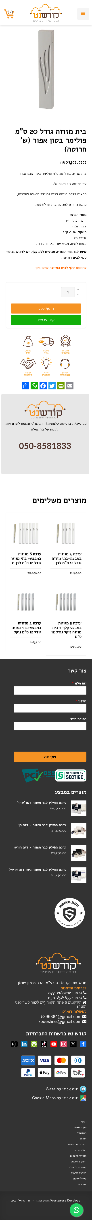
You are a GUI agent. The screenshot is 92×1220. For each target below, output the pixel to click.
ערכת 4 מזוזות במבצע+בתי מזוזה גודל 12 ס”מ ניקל (26, 627)
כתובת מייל (78, 719)
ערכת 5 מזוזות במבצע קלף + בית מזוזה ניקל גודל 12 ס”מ (66, 629)
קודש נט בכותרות (77, 1167)
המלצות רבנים (78, 1150)
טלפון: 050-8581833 (65, 997)
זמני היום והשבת (77, 1144)
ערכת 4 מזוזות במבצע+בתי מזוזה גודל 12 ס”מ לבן (67, 558)
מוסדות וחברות (78, 1156)
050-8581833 (45, 446)
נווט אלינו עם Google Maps (55, 1097)
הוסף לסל (46, 308)
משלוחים (81, 1133)
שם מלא (79, 683)
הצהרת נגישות (78, 1173)
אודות (83, 1138)
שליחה (50, 757)
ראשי (83, 1121)
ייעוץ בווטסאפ (78, 1161)
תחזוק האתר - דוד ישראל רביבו (30, 1200)
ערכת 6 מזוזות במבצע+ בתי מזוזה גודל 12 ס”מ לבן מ (25, 558)
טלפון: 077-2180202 (65, 993)
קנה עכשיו (46, 319)
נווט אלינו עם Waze (62, 1088)
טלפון (80, 701)
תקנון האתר (80, 1127)
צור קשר (81, 1184)
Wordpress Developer (66, 1200)
